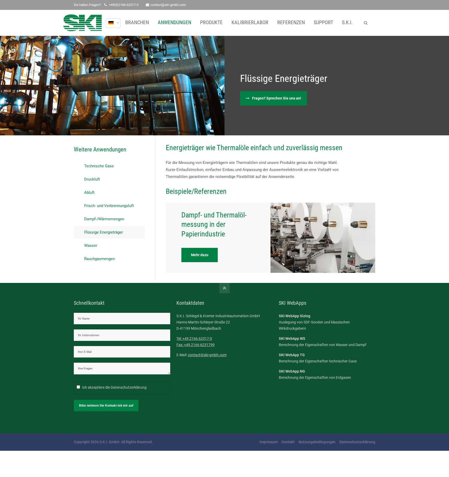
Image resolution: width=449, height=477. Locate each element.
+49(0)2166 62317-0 (123, 5)
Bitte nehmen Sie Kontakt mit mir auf (106, 405)
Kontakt (288, 442)
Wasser (90, 245)
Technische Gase (99, 166)
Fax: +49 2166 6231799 (195, 345)
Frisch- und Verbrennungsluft (109, 205)
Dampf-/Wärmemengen (104, 219)
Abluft (89, 192)
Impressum (269, 442)
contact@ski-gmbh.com (168, 5)
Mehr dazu (199, 255)
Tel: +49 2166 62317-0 (194, 338)
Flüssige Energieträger (103, 232)
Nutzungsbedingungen (317, 442)
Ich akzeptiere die (114, 387)
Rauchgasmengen (99, 258)
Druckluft (92, 179)
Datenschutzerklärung (129, 387)
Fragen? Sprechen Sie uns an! (276, 98)
